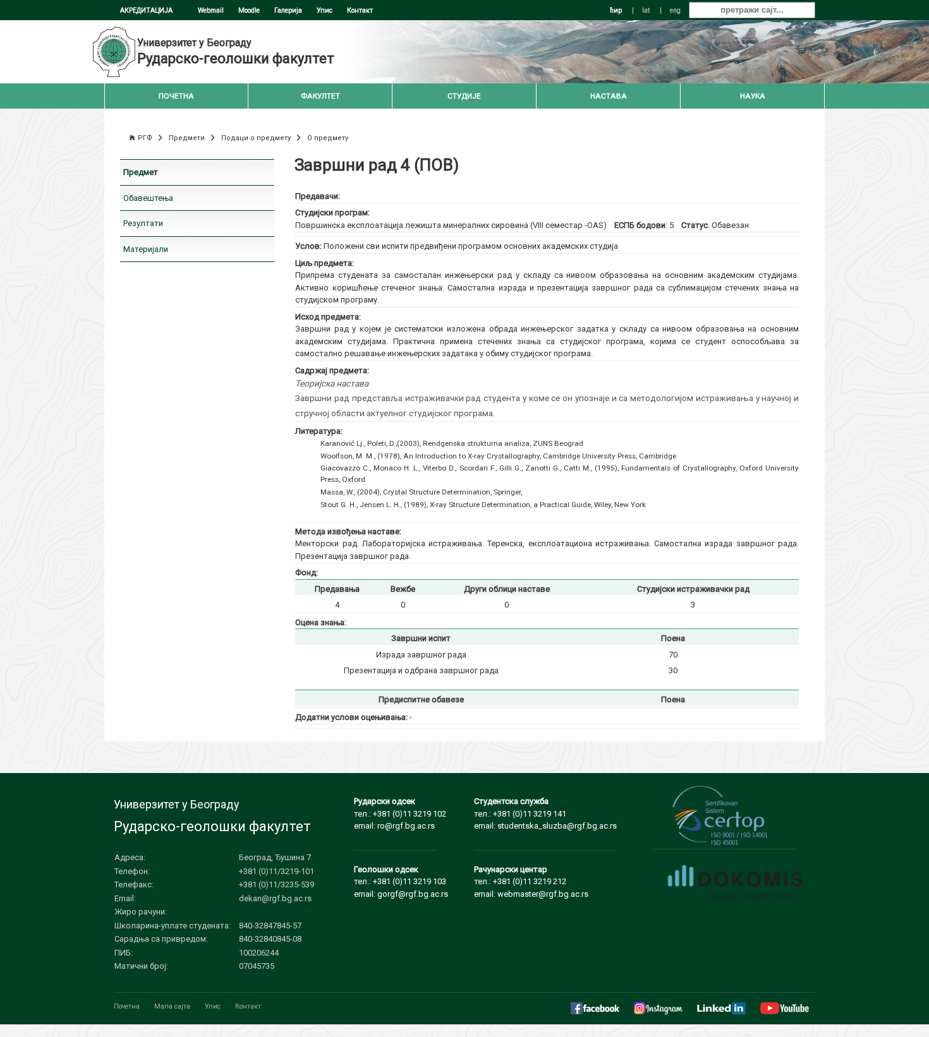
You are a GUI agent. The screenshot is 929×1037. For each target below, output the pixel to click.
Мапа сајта (172, 1006)
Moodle (249, 10)
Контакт (360, 10)
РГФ (145, 138)
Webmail (211, 10)
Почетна (127, 1006)
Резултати (143, 223)
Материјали (145, 249)
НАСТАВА (608, 96)
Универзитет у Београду (194, 43)
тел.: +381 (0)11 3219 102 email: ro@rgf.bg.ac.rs (400, 813)
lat (646, 10)
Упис (324, 10)
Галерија (288, 10)
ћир (616, 10)
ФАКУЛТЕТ (320, 96)
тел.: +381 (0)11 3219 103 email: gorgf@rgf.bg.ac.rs (401, 882)
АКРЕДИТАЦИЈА (146, 10)
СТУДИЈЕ (464, 96)
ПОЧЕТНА (176, 96)
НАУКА (752, 96)
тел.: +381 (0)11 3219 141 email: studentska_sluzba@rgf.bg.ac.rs (545, 813)
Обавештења (148, 198)
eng (675, 10)
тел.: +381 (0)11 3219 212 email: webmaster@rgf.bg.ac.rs (531, 882)
